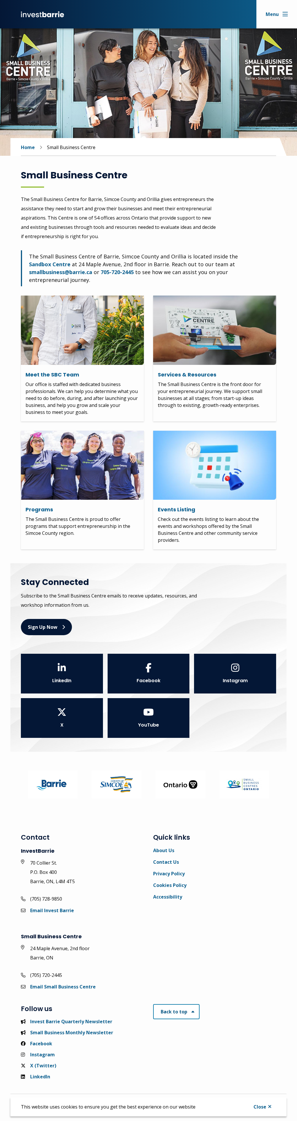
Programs (39, 509)
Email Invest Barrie (52, 910)
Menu (272, 14)
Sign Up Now (42, 627)
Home (28, 147)
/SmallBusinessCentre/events (187, 434)
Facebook (148, 680)
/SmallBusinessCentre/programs (59, 434)
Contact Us (166, 862)
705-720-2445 (117, 272)
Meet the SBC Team (52, 374)
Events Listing (176, 509)
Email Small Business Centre (63, 987)
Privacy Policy (169, 873)
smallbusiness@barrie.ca (60, 272)
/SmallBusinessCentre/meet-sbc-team (66, 299)
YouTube (148, 725)
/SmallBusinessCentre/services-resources (201, 299)
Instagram (235, 680)
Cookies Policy (169, 885)
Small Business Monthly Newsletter (71, 1032)
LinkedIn (61, 680)
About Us (163, 850)
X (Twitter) (43, 1065)
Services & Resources (187, 374)
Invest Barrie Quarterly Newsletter (71, 1021)
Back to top (174, 1011)
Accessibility (167, 897)
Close (259, 1107)
